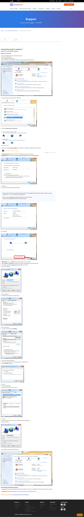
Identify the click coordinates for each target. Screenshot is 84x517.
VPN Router (41, 8)
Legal (41, 507)
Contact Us (42, 506)
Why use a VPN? (14, 8)
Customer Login (69, 4)
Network (48, 8)
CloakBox (16, 507)
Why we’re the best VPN (25, 8)
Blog (51, 506)
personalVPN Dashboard (30, 507)
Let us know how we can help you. (20, 494)
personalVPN (17, 506)
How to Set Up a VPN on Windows (11, 30)
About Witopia (42, 504)
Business (35, 8)
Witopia (12, 0)
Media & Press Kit (53, 507)
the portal (10, 194)
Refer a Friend (53, 509)
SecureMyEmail (18, 504)
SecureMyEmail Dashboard (30, 511)
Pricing (53, 8)
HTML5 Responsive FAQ (52, 152)
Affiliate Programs (53, 504)
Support (58, 8)
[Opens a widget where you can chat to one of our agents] (80, 515)
